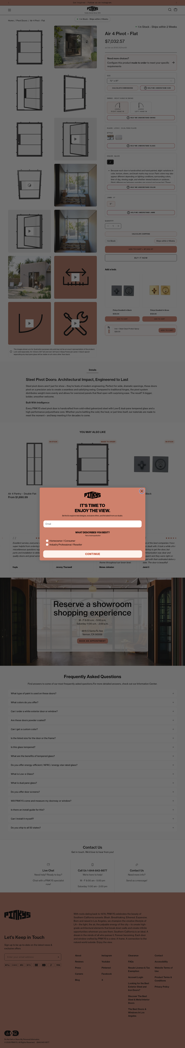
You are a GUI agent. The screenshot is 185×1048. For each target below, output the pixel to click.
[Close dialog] (141, 491)
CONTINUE (92, 554)
